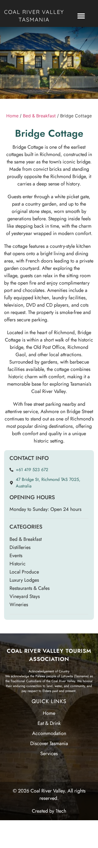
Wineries (19, 604)
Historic (18, 563)
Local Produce (24, 571)
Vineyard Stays (25, 596)
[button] (81, 16)
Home (12, 115)
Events (16, 555)
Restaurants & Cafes (30, 588)
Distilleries (20, 547)
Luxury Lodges (24, 580)
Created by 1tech (49, 811)
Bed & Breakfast (39, 115)
